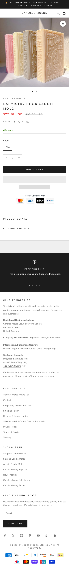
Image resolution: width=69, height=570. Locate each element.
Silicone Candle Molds (14, 458)
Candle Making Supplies (15, 469)
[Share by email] (27, 121)
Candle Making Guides (14, 485)
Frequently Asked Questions (17, 405)
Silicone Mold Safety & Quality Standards (24, 421)
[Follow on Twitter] (13, 535)
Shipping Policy (11, 410)
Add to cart (35, 169)
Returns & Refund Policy (15, 416)
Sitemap (7, 437)
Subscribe (15, 523)
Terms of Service (11, 432)
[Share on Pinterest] (23, 121)
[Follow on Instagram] (21, 535)
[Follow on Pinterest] (29, 535)
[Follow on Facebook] (4, 535)
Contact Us (8, 400)
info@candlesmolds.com (15, 358)
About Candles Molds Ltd (16, 394)
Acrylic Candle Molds (13, 464)
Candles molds (14, 98)
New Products (10, 474)
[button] (34, 179)
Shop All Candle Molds (14, 453)
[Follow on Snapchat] (54, 535)
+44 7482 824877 (12, 366)
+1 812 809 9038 (12, 362)
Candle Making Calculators (16, 480)
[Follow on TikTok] (46, 535)
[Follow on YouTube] (38, 535)
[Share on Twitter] (18, 121)
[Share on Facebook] (14, 121)
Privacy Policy (10, 426)
